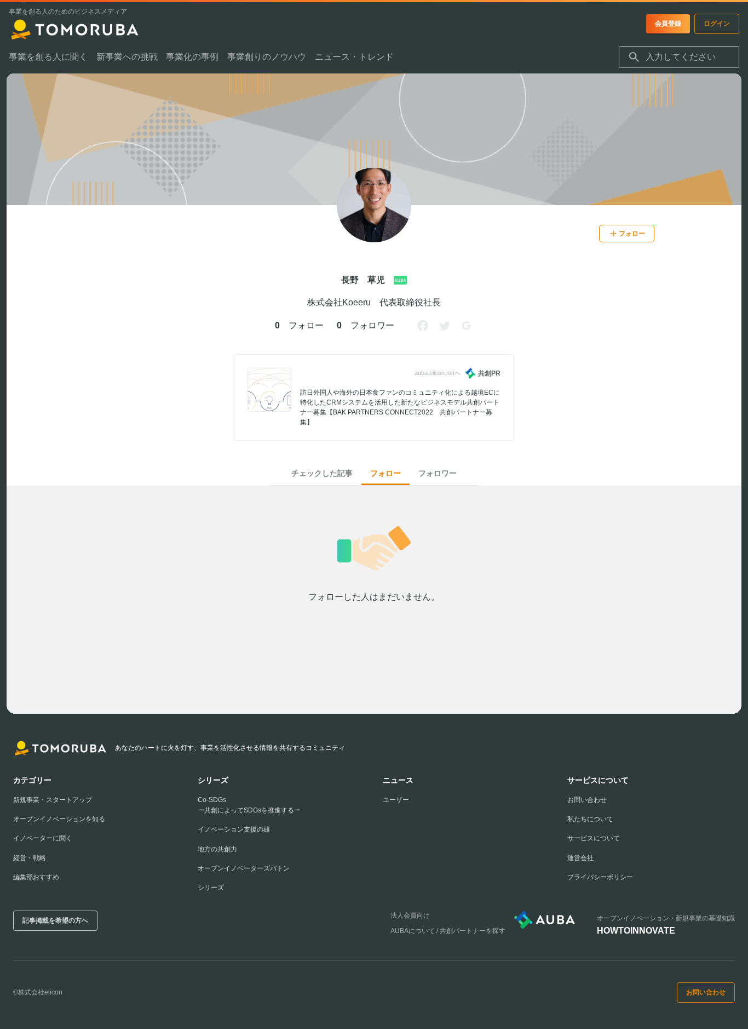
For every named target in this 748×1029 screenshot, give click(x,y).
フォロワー (437, 473)
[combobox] (679, 57)
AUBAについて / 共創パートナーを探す (447, 931)
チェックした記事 (322, 473)
